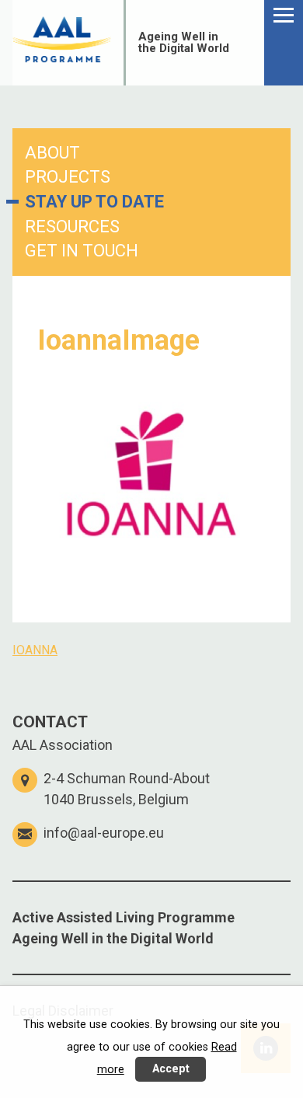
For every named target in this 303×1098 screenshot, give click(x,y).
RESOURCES (72, 226)
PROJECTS (67, 176)
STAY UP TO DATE (94, 201)
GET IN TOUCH (81, 250)
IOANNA (34, 650)
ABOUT (52, 152)
